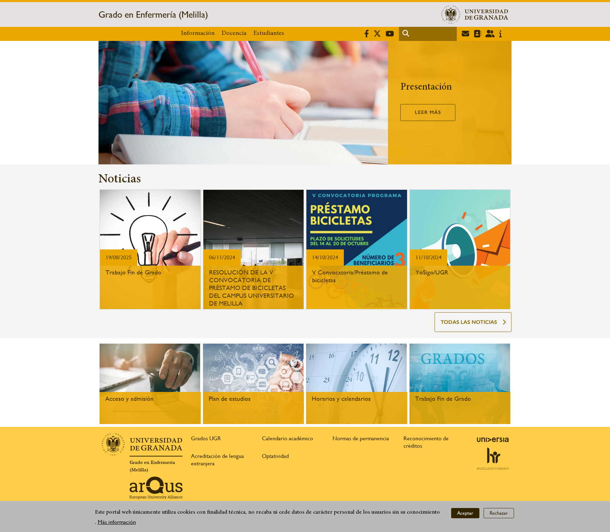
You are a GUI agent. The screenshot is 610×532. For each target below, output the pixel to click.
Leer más (428, 112)
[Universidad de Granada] (475, 14)
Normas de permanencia (361, 438)
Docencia (234, 33)
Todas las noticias (469, 322)
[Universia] (493, 439)
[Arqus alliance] (156, 488)
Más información (117, 522)
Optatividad (275, 456)
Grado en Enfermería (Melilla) (153, 14)
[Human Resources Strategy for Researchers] (493, 459)
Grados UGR (206, 438)
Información (198, 33)
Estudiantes (268, 33)
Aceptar (465, 513)
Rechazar (499, 513)
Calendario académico (287, 438)
